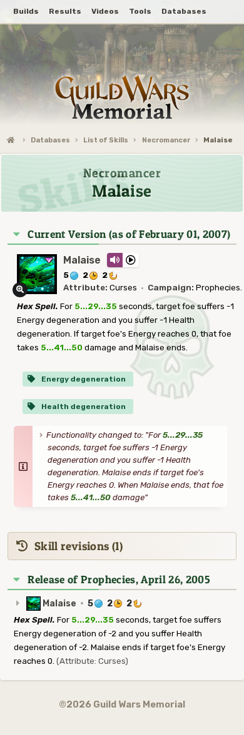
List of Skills (105, 140)
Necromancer (166, 140)
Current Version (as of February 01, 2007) (129, 233)
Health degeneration (82, 406)
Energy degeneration (82, 379)
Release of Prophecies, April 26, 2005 (119, 579)
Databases (50, 140)
